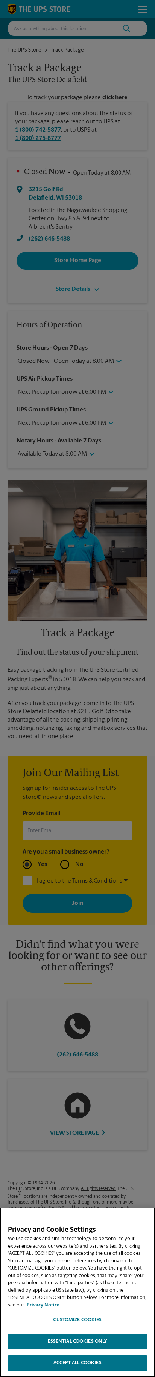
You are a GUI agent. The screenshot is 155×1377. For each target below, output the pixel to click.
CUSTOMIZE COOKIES (77, 1319)
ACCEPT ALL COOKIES (77, 1362)
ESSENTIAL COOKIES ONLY (78, 1341)
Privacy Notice (43, 1305)
